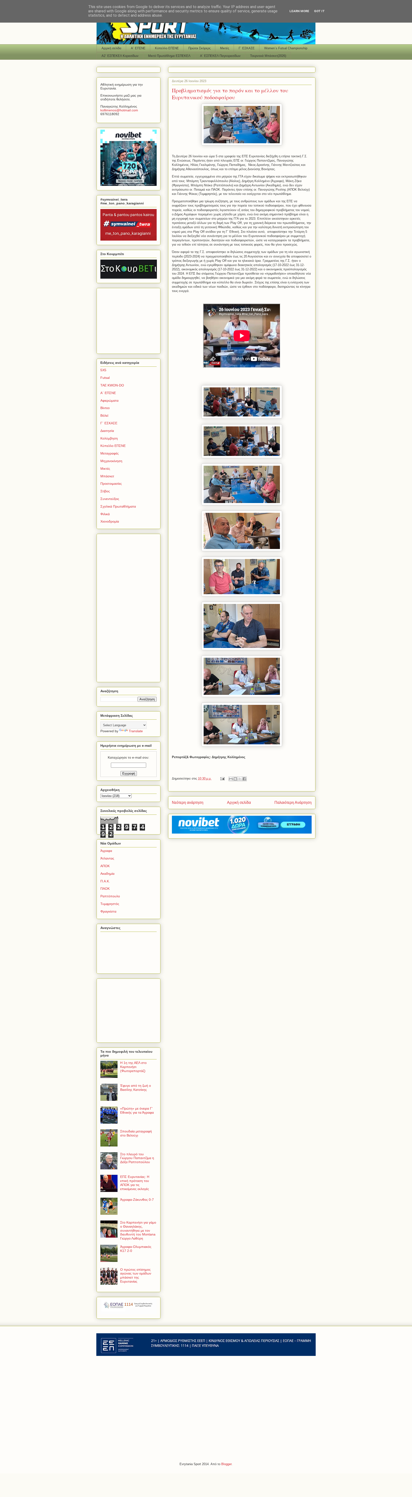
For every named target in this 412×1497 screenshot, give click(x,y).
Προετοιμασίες (111, 483)
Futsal (105, 378)
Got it (319, 11)
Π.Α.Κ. (105, 881)
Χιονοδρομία (109, 521)
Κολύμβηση (109, 438)
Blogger (226, 1464)
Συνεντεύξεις (109, 499)
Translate (136, 731)
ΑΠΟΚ (105, 866)
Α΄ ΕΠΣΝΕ (138, 48)
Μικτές (224, 48)
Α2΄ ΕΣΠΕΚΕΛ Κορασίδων (120, 56)
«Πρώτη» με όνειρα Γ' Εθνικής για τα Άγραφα (137, 1110)
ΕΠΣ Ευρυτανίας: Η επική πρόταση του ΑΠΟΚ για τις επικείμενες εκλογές (134, 1183)
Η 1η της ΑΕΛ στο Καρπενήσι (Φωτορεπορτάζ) (133, 1067)
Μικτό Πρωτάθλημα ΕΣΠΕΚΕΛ (169, 56)
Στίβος (105, 491)
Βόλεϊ (104, 415)
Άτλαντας (107, 858)
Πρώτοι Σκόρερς (199, 48)
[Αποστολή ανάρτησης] (222, 778)
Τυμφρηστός (109, 904)
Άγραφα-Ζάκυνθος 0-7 (137, 1199)
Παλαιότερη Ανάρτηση (293, 802)
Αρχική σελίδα (111, 48)
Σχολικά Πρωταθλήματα (118, 506)
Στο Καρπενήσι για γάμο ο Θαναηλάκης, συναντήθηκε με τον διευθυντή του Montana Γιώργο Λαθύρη (138, 1230)
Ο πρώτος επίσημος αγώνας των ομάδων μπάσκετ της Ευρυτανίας (135, 1275)
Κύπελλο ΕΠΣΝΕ (167, 48)
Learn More (299, 11)
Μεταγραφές (109, 453)
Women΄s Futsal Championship (285, 48)
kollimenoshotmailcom (119, 110)
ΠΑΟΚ (105, 888)
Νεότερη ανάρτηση (187, 802)
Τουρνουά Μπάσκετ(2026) (268, 56)
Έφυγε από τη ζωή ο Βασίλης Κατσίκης (135, 1088)
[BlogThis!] (235, 778)
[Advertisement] (130, 319)
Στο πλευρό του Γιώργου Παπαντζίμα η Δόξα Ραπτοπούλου (137, 1158)
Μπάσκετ (107, 476)
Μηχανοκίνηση (111, 461)
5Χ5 (103, 370)
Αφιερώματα (109, 400)
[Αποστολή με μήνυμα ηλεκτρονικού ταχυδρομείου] (230, 778)
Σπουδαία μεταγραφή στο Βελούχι (136, 1133)
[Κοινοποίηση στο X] (239, 778)
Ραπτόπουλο (110, 896)
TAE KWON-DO (112, 385)
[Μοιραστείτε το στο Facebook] (244, 778)
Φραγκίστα (108, 911)
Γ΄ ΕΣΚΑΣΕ (247, 48)
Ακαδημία (107, 873)
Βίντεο (105, 408)
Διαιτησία (107, 431)
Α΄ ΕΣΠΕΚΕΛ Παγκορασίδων (220, 56)
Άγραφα (106, 851)
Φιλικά (105, 514)
